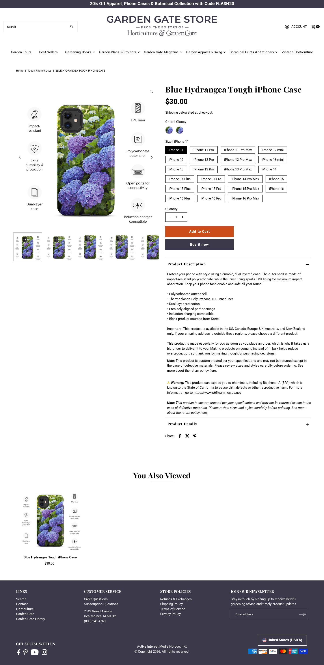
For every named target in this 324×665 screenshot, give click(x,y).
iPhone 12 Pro (204, 160)
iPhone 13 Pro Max (238, 169)
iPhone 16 (276, 189)
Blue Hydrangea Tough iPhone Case (50, 557)
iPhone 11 (176, 150)
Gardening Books (78, 52)
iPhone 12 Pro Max (238, 160)
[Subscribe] (302, 614)
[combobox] (40, 26)
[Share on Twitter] (187, 435)
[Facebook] (18, 652)
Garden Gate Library (30, 619)
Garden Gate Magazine (161, 52)
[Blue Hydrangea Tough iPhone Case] (50, 519)
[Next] (151, 157)
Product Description (187, 264)
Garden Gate (25, 614)
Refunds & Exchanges (176, 599)
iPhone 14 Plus (180, 179)
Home (19, 70)
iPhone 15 (276, 179)
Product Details (182, 423)
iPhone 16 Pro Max (245, 198)
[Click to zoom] (151, 91)
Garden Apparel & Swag (204, 52)
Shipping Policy (171, 604)
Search (21, 599)
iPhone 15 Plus (180, 189)
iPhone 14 (269, 169)
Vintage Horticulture (297, 52)
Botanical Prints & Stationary (252, 52)
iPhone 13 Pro (204, 169)
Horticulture (25, 609)
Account (299, 27)
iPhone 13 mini (273, 160)
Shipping (171, 113)
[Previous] (20, 157)
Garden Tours (21, 52)
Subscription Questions (101, 604)
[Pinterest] (25, 652)
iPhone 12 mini (273, 150)
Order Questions (96, 599)
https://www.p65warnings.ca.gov (217, 393)
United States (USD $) (285, 640)
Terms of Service (172, 609)
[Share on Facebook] (180, 435)
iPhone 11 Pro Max (238, 150)
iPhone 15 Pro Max (245, 189)
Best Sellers (48, 52)
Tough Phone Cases (39, 70)
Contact (22, 604)
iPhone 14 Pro (211, 179)
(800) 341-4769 (95, 621)
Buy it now (199, 244)
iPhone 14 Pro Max (245, 179)
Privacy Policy (170, 614)
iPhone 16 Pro (211, 198)
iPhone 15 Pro (211, 189)
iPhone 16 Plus (180, 198)
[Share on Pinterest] (195, 435)
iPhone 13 (176, 169)
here (213, 371)
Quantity (171, 209)
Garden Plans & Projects (118, 52)
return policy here (194, 413)
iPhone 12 (176, 160)
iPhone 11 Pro (204, 150)
